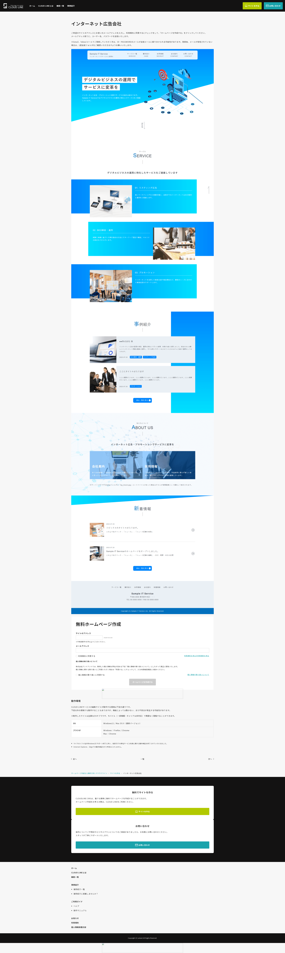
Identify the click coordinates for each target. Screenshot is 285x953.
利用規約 (75, 922)
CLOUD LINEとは (45, 5)
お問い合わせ (275, 5)
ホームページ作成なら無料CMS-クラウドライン (89, 773)
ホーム (32, 5)
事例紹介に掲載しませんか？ (85, 893)
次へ (210, 759)
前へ (75, 759)
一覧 (142, 759)
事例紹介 (71, 5)
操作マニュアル (80, 910)
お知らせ (75, 918)
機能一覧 (60, 5)
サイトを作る (254, 5)
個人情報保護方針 (78, 927)
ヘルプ (76, 906)
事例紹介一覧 (79, 889)
